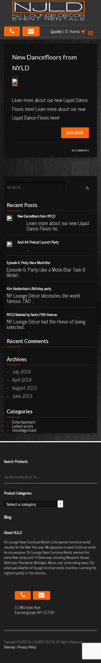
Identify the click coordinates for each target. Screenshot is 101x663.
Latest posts (22, 426)
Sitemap (9, 647)
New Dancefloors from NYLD (36, 216)
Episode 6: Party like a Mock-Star (28, 262)
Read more (75, 133)
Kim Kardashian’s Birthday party (29, 288)
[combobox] (33, 504)
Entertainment (23, 422)
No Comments (80, 150)
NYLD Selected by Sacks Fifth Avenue (32, 314)
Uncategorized (24, 430)
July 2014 (21, 371)
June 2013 (22, 396)
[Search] (93, 479)
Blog (7, 516)
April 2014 (22, 379)
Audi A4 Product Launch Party (38, 242)
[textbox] (33, 504)
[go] (87, 188)
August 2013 (24, 388)
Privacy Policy (27, 647)
